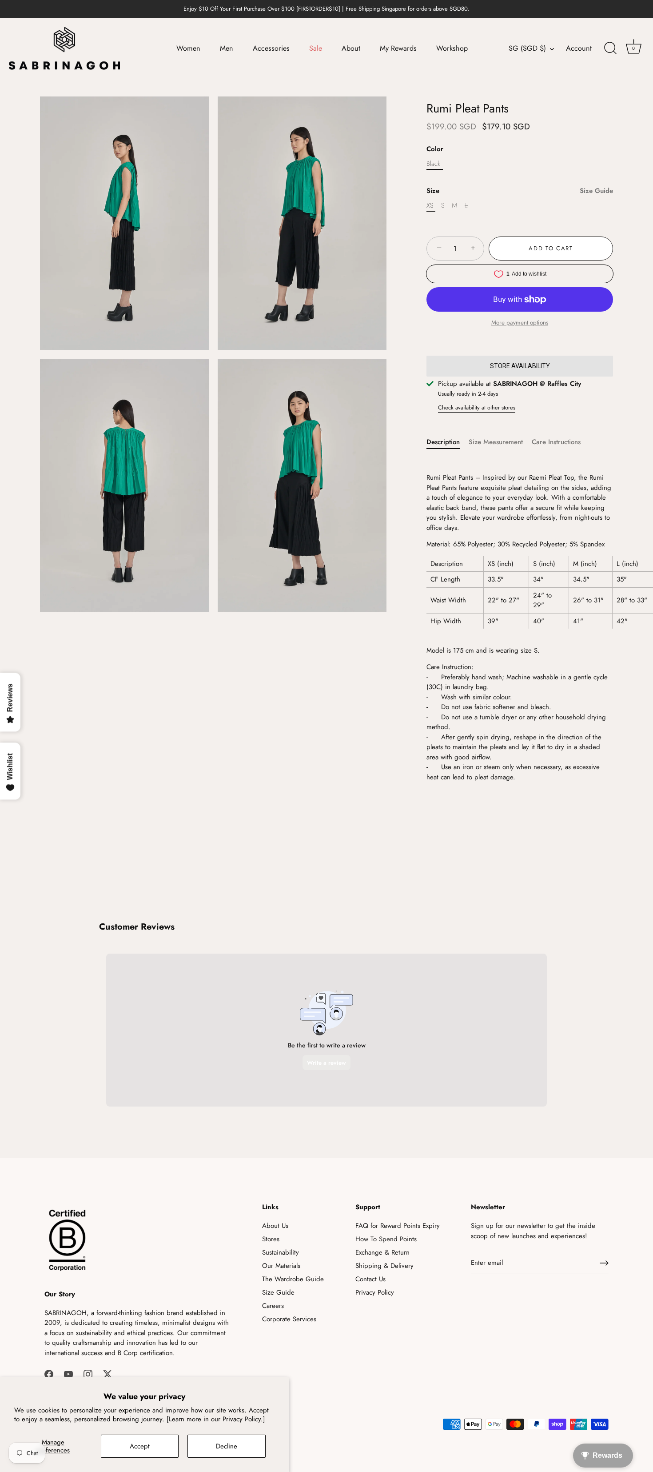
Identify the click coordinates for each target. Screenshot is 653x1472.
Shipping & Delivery (384, 1266)
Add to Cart (551, 248)
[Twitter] (107, 1373)
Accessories (271, 48)
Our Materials (281, 1266)
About (351, 48)
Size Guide (596, 191)
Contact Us (370, 1279)
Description (443, 442)
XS (430, 205)
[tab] (447, 442)
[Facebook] (48, 1373)
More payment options (519, 322)
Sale (315, 48)
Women (188, 48)
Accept (140, 1446)
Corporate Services (289, 1319)
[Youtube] (68, 1373)
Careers (273, 1306)
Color (434, 149)
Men (226, 48)
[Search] (610, 48)
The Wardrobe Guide (293, 1279)
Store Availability (520, 365)
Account (579, 48)
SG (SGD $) (527, 48)
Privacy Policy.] (244, 1419)
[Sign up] (604, 1263)
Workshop (452, 48)
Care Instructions (556, 442)
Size (519, 191)
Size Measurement (496, 442)
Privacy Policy (374, 1292)
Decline (226, 1446)
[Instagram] (88, 1373)
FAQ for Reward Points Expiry (397, 1226)
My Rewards (398, 48)
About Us (275, 1226)
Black (433, 164)
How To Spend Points (386, 1239)
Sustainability (280, 1252)
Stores (270, 1239)
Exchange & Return (382, 1252)
